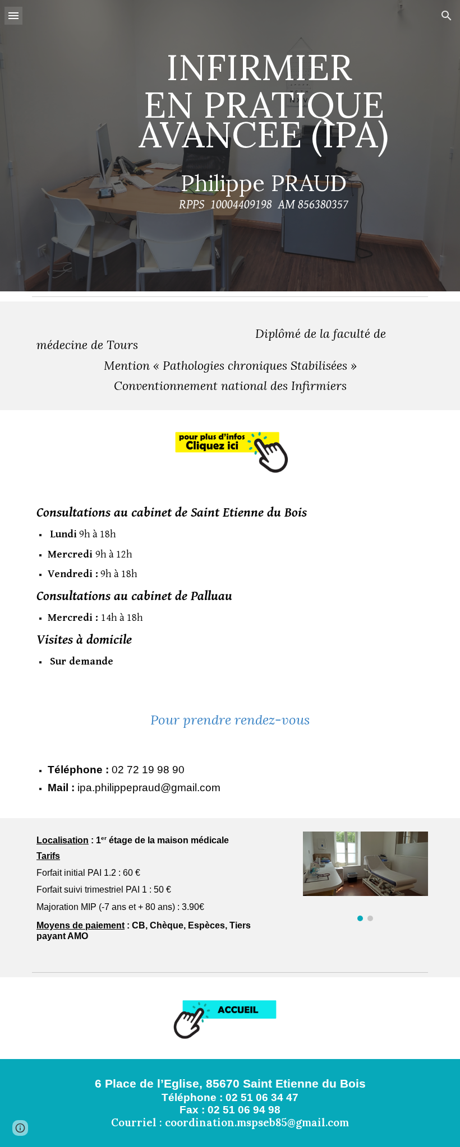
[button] (13, 15)
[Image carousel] (365, 876)
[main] (264, 145)
